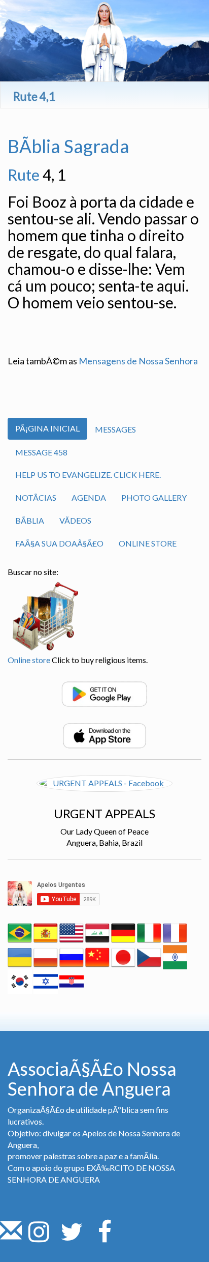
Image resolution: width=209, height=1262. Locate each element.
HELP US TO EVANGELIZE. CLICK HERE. (88, 474)
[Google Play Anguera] (104, 693)
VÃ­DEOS (75, 520)
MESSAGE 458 (41, 452)
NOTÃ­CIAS (35, 497)
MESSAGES (115, 429)
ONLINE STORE (148, 543)
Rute (24, 174)
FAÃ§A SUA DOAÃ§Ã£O (59, 543)
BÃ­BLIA (29, 520)
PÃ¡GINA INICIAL (47, 428)
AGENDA (89, 497)
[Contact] (11, 1237)
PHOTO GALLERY (154, 497)
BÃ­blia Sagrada (68, 146)
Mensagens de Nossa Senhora (138, 360)
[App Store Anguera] (104, 734)
